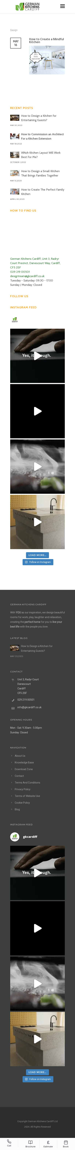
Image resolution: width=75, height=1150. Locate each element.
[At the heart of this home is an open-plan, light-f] (37, 522)
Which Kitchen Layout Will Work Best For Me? (40, 155)
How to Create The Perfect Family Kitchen (42, 192)
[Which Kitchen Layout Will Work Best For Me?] (14, 155)
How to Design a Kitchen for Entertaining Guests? (38, 118)
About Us (20, 755)
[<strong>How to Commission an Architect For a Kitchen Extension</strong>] (14, 136)
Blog (17, 809)
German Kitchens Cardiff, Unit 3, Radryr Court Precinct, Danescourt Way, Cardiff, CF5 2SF (35, 263)
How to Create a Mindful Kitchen (46, 40)
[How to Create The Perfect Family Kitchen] (14, 192)
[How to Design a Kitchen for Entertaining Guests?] (14, 118)
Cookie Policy (22, 802)
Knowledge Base (24, 762)
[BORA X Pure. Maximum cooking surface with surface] (37, 466)
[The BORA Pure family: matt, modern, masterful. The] (37, 356)
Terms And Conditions (27, 782)
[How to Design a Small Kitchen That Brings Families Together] (14, 173)
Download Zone (24, 769)
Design (14, 30)
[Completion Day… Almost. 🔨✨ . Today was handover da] (37, 411)
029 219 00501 (20, 271)
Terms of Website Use (27, 796)
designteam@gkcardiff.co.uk (27, 276)
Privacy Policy (22, 789)
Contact (19, 775)
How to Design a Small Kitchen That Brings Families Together (40, 173)
